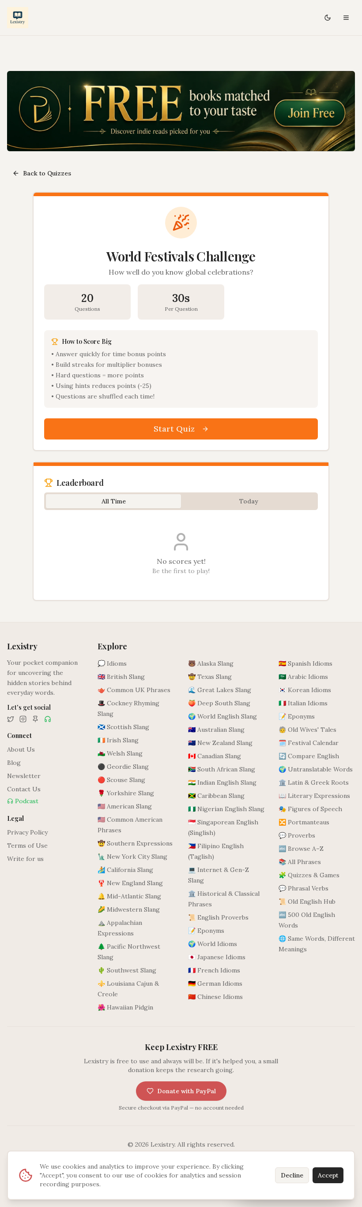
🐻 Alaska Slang (211, 663)
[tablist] (181, 501)
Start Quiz (174, 429)
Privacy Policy (27, 832)
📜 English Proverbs (218, 917)
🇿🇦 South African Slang (221, 769)
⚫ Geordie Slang (123, 767)
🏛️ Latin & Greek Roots (314, 782)
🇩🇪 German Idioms (215, 983)
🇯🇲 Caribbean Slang (216, 796)
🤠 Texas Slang (210, 677)
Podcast (26, 801)
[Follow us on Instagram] (22, 719)
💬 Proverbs (297, 835)
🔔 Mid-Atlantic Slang (129, 896)
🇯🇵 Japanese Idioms (216, 957)
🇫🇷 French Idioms (214, 970)
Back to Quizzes (47, 173)
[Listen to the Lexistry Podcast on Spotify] (47, 719)
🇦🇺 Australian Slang (216, 730)
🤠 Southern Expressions (135, 843)
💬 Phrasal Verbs (303, 888)
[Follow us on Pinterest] (35, 719)
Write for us (25, 859)
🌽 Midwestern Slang (129, 909)
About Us (21, 749)
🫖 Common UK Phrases (134, 690)
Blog (14, 763)
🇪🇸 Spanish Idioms (305, 663)
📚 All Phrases (300, 862)
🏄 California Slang (125, 870)
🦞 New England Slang (130, 883)
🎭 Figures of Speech (310, 809)
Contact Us (24, 789)
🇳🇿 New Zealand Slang (220, 743)
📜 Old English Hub (307, 901)
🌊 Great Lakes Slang (219, 690)
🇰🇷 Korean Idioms (305, 690)
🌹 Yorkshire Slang (126, 793)
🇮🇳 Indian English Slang (222, 782)
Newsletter (24, 776)
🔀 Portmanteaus (304, 822)
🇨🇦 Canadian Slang (214, 756)
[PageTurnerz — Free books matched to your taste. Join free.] (181, 111)
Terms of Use (27, 845)
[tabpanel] (181, 553)
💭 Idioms (112, 663)
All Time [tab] (114, 501)
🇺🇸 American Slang (125, 806)
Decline (292, 1175)
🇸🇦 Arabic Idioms (303, 677)
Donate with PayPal (186, 1091)
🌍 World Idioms (212, 944)
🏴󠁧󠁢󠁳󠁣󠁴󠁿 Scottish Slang (123, 727)
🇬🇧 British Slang (121, 677)
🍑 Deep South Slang (219, 703)
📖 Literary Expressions (314, 796)
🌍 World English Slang (222, 716)
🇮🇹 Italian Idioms (303, 703)
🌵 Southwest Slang (127, 970)
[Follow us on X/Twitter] (10, 719)
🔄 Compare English (309, 756)
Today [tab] (248, 501)
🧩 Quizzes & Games (309, 875)
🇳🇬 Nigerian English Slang (226, 809)
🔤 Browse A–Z (301, 849)
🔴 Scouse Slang (121, 780)
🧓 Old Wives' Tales (307, 730)
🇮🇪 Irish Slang (118, 740)
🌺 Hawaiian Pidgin (125, 1007)
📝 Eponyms (206, 931)
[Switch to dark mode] (328, 18)
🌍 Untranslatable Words (316, 769)
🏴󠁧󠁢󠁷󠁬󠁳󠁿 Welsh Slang (120, 753)
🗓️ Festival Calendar (309, 743)
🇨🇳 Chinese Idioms (215, 997)
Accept (328, 1175)
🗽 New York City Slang (132, 857)
